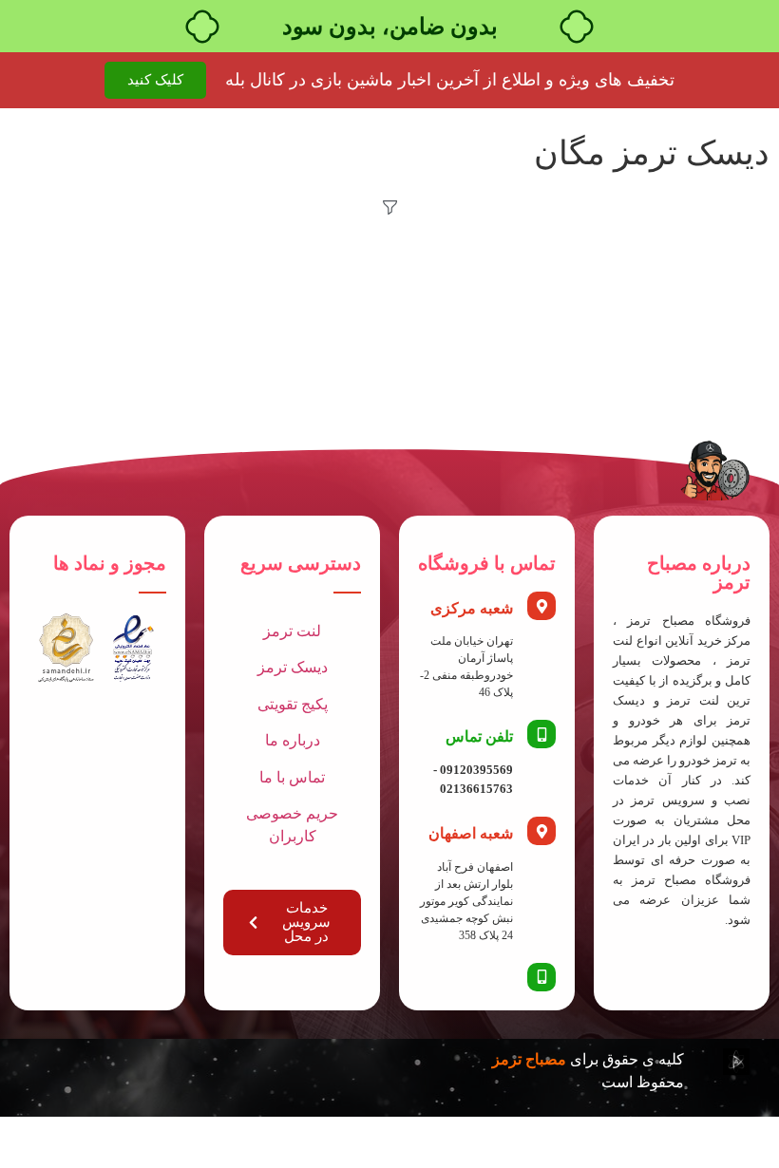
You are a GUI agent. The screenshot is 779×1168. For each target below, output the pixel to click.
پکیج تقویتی (292, 704)
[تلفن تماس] (541, 734)
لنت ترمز (292, 631)
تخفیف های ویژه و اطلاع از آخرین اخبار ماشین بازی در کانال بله (449, 79)
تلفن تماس (479, 736)
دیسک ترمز (292, 667)
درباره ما (292, 740)
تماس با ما (292, 777)
